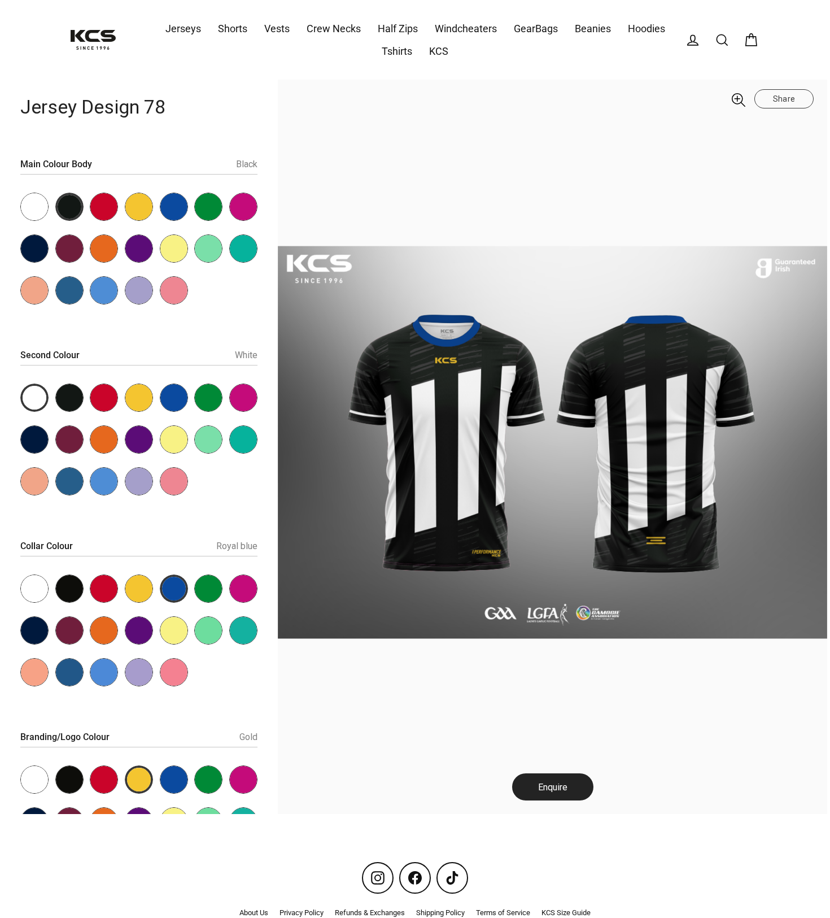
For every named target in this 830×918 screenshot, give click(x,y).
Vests (277, 28)
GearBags (536, 28)
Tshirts (397, 51)
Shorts (232, 28)
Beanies (593, 28)
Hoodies (646, 28)
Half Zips (398, 28)
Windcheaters (466, 28)
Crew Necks (334, 28)
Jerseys (183, 28)
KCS (438, 51)
